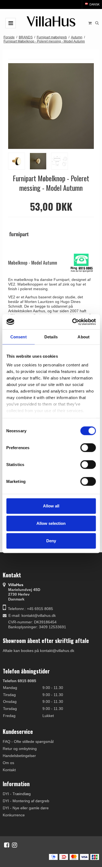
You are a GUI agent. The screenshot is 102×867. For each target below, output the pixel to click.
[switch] (88, 447)
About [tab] (83, 337)
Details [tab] (51, 337)
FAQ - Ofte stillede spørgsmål (28, 741)
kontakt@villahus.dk (38, 615)
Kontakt (9, 770)
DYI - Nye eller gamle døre (26, 808)
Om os (8, 763)
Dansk (94, 4)
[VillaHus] (51, 21)
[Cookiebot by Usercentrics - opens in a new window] (73, 321)
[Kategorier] (10, 23)
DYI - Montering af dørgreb (26, 801)
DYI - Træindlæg (17, 794)
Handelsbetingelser (19, 755)
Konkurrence (14, 815)
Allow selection (51, 523)
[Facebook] (6, 845)
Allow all (51, 506)
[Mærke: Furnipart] (21, 234)
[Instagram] (14, 845)
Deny (51, 540)
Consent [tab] (18, 337)
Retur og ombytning (20, 748)
